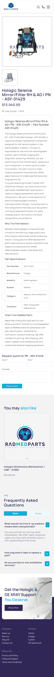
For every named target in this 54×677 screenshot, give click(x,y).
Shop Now (14, 607)
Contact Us (7, 643)
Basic (15, 513)
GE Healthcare (35, 643)
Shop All (5, 639)
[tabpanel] (25, 437)
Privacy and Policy (10, 655)
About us (6, 633)
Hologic (31, 636)
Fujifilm (31, 639)
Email (30, 360)
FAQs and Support (10, 658)
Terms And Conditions (12, 662)
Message (6, 369)
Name (5, 360)
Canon (31, 633)
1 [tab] (27, 458)
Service (5, 636)
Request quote (12, 386)
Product (38, 513)
